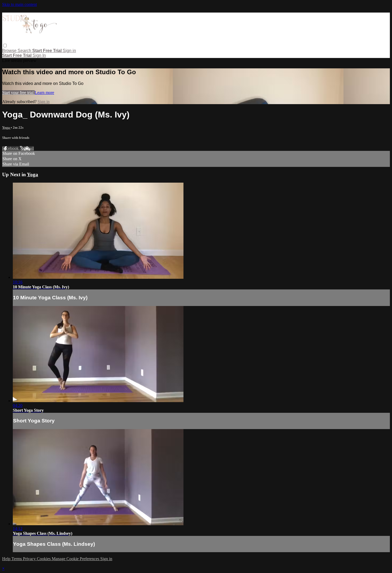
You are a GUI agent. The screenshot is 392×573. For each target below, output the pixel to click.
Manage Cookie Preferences (76, 558)
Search (25, 50)
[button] (5, 45)
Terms (17, 558)
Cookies (44, 558)
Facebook (11, 148)
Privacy (30, 558)
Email (29, 148)
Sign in (69, 50)
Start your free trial (18, 92)
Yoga (6, 127)
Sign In (39, 55)
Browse (10, 50)
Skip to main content (19, 4)
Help (6, 558)
